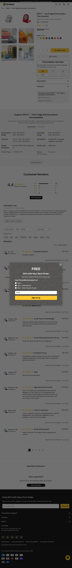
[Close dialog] (60, 264)
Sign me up (36, 298)
